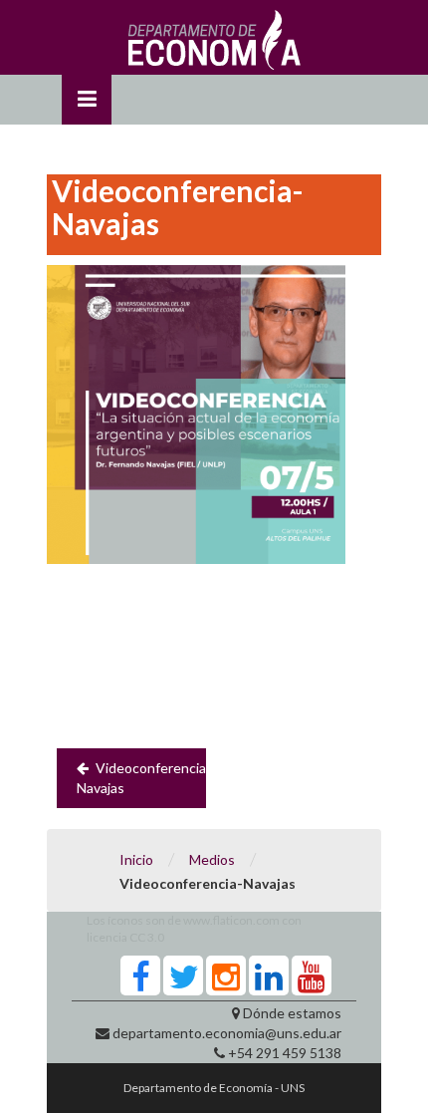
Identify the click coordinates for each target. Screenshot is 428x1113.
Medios (212, 859)
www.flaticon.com (231, 920)
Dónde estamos (292, 1012)
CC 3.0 (146, 937)
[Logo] (214, 45)
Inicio (136, 859)
